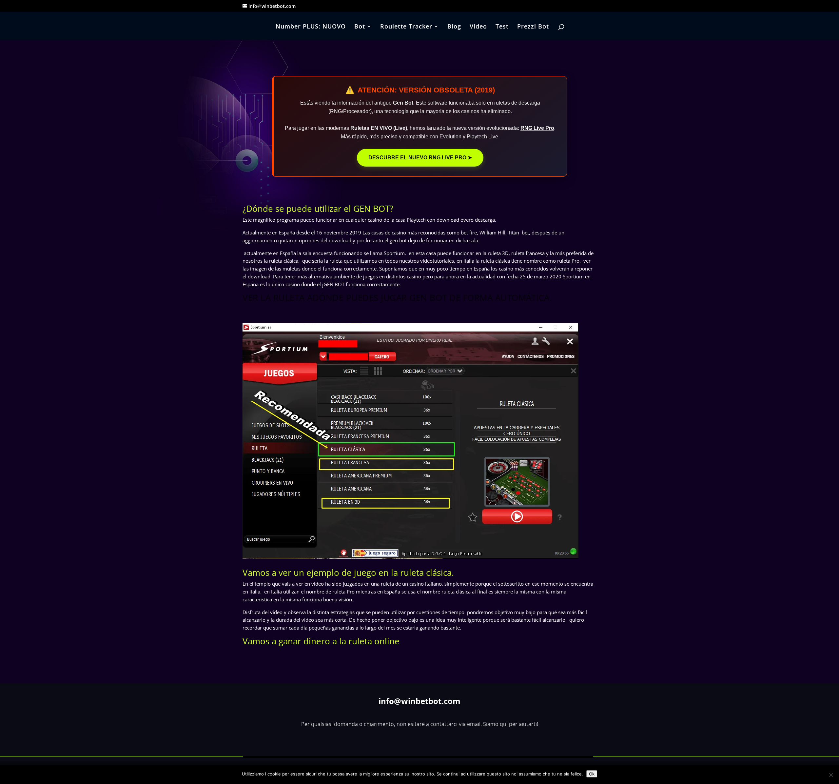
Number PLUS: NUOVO (311, 27)
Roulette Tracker (406, 27)
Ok (592, 773)
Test (502, 27)
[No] (831, 775)
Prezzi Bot (533, 27)
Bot (359, 27)
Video (478, 27)
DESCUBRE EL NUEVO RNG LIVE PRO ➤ (420, 157)
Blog (454, 27)
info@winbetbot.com (419, 700)
